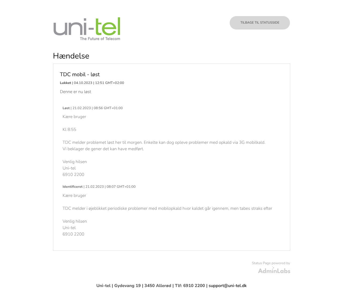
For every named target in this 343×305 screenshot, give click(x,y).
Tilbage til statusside (259, 23)
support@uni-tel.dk (228, 286)
